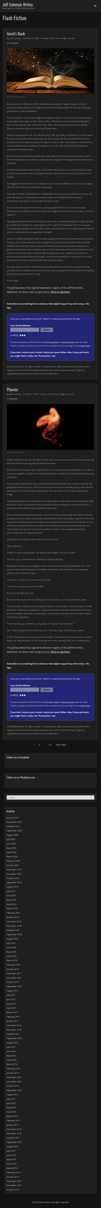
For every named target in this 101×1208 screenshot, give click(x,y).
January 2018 (13, 969)
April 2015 (11, 1111)
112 (50, 744)
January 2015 (13, 1125)
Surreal (71, 38)
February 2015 (13, 1120)
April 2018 (11, 956)
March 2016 (12, 1064)
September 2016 (14, 1038)
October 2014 (13, 1137)
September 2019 (14, 882)
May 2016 (11, 1055)
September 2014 (14, 1142)
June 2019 (11, 895)
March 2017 (12, 1012)
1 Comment (12, 398)
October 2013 (13, 1189)
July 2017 (11, 995)
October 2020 (13, 826)
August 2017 (12, 990)
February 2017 (13, 1016)
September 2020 (14, 830)
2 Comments (12, 43)
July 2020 (11, 839)
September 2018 (14, 934)
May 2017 (11, 1003)
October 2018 (13, 930)
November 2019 (14, 874)
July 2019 (11, 891)
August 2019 (12, 887)
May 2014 (11, 1159)
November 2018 (14, 926)
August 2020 (12, 835)
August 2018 (12, 938)
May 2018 (11, 951)
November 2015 (14, 1081)
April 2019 (11, 904)
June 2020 (11, 843)
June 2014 (11, 1155)
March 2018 (12, 960)
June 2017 (11, 999)
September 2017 (14, 986)
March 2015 (12, 1116)
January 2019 (13, 917)
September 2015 (14, 1090)
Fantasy (44, 38)
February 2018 (13, 964)
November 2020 (14, 822)
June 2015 (11, 1103)
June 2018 (11, 947)
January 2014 (13, 1176)
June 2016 (11, 1051)
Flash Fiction (54, 38)
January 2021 (13, 817)
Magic (64, 38)
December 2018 (14, 921)
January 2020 (13, 865)
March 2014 (12, 1168)
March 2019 (12, 908)
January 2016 (13, 1073)
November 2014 (14, 1133)
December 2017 (14, 973)
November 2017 (14, 977)
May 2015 (11, 1107)
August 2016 (12, 1042)
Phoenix (12, 389)
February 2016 (13, 1068)
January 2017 (13, 1021)
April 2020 (11, 852)
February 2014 (13, 1172)
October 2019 (13, 878)
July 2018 (11, 943)
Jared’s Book (16, 34)
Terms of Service (68, 342)
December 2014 (14, 1129)
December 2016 (14, 1025)
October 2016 (13, 1034)
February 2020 (13, 861)
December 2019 (14, 869)
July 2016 (11, 1047)
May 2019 (11, 900)
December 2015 (14, 1077)
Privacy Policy (54, 342)
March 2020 (12, 856)
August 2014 (12, 1146)
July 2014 (11, 1150)
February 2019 (13, 912)
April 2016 (11, 1060)
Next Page (62, 744)
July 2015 (11, 1099)
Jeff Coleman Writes (18, 4)
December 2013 (14, 1181)
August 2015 (12, 1094)
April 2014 (11, 1163)
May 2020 (11, 848)
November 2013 (14, 1185)
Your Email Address (20, 325)
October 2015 (13, 1086)
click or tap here (60, 291)
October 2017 (13, 982)
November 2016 (14, 1029)
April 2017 (11, 1008)
